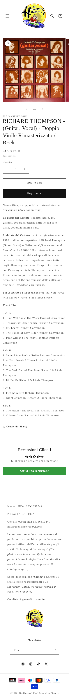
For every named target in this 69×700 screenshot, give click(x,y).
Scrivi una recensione (34, 470)
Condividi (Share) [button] (16, 426)
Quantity (7, 162)
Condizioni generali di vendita (26, 599)
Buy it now (34, 193)
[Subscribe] (55, 650)
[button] (7, 16)
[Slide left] (26, 109)
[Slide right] (43, 109)
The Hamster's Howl (28, 693)
